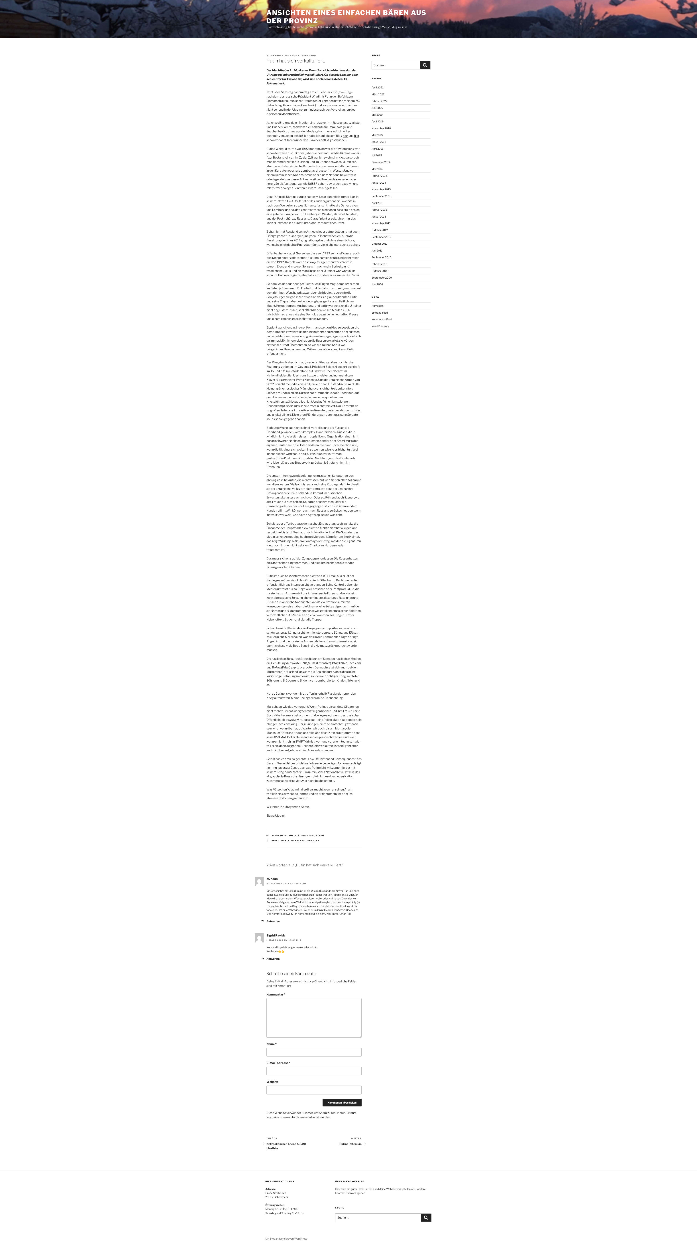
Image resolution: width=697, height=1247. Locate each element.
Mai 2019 (377, 114)
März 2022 (378, 94)
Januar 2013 (379, 216)
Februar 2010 (379, 263)
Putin (285, 840)
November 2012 (381, 223)
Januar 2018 (379, 141)
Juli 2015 (377, 155)
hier (345, 135)
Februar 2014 (379, 175)
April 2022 (378, 87)
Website (272, 1082)
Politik (294, 835)
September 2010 (382, 257)
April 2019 (378, 121)
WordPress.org (380, 326)
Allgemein (279, 835)
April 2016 (378, 148)
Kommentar (275, 994)
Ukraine (313, 840)
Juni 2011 (377, 250)
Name (271, 1044)
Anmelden (378, 305)
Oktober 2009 (380, 270)
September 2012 (381, 236)
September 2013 (381, 196)
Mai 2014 (377, 169)
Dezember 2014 (381, 162)
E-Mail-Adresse (278, 1063)
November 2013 (381, 189)
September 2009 (382, 277)
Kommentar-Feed (382, 319)
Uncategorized (312, 835)
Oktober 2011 (380, 243)
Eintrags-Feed (380, 312)
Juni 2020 (377, 107)
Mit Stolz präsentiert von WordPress (286, 1238)
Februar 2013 (379, 209)
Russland (298, 840)
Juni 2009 (377, 284)
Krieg (276, 840)
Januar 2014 (379, 182)
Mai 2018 (377, 135)
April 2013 (378, 202)
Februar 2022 (379, 101)
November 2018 (381, 128)
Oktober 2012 (380, 230)
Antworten (273, 921)
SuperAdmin (307, 55)
